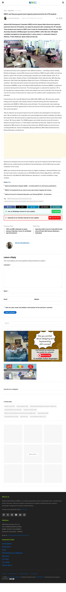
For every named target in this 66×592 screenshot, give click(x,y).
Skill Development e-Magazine (12, 553)
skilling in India (9, 406)
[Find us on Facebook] (3, 514)
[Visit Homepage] (33, 2)
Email (6, 299)
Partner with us (7, 565)
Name (6, 291)
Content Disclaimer (23, 574)
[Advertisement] (35, 146)
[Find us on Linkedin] (20, 514)
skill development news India (13, 409)
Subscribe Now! (55, 218)
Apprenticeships (43, 413)
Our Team (5, 559)
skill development (22, 406)
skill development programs (38, 416)
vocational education (30, 409)
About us (4, 574)
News (4, 550)
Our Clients (6, 562)
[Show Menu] (3, 2)
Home (5, 10)
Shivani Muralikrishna (14, 18)
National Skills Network (14, 577)
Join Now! (57, 211)
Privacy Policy (34, 574)
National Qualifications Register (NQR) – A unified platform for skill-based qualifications (30, 186)
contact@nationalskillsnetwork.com (18, 535)
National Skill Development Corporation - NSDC (43, 406)
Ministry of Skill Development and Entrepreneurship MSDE (20, 413)
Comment (7, 265)
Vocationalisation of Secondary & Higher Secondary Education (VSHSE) (24, 201)
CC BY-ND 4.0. (40, 577)
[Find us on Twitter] (7, 514)
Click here (24, 509)
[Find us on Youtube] (16, 514)
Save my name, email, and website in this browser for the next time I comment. (29, 307)
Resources (5, 556)
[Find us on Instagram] (12, 514)
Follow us (33, 454)
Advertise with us (13, 574)
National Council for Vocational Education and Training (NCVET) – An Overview (28, 194)
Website (36, 299)
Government (18, 10)
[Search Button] (63, 2)
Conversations (7, 544)
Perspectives (11, 10)
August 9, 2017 (25, 18)
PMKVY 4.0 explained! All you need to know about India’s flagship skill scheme (28, 190)
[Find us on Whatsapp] (24, 514)
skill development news (11, 416)
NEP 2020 (24, 416)
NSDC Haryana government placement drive (19, 198)
